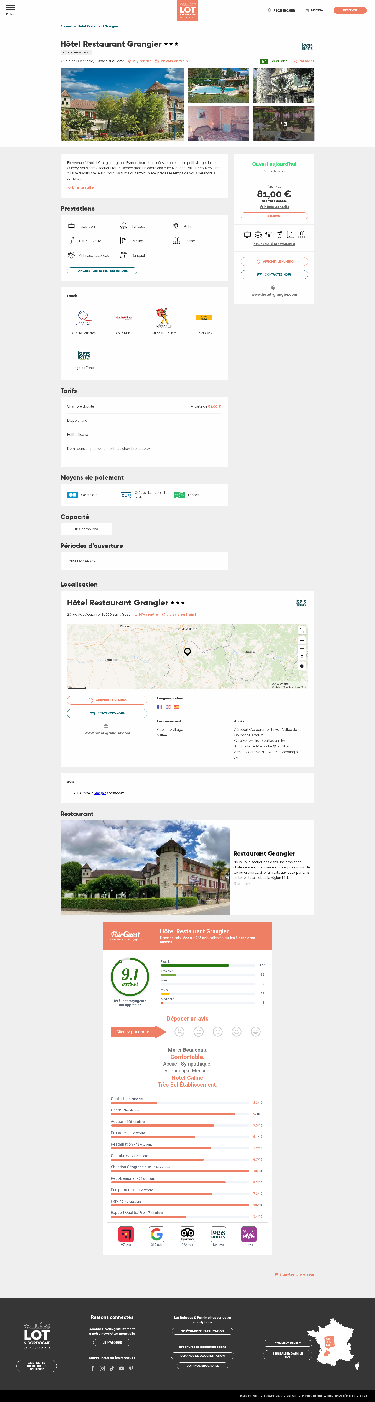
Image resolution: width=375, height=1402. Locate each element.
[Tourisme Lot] (187, 10)
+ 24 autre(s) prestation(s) (274, 244)
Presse (292, 1396)
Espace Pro (273, 1396)
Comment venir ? (288, 1343)
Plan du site (249, 1396)
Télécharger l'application (202, 1331)
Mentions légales (341, 1396)
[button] (284, 10)
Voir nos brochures (202, 1366)
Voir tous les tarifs (274, 207)
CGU (363, 1396)
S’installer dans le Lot (288, 1355)
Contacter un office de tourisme (36, 1366)
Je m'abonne (112, 1342)
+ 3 (283, 123)
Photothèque (312, 1396)
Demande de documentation (202, 1356)
